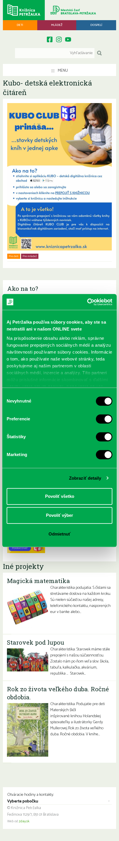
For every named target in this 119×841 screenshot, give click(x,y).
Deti (20, 25)
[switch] (104, 419)
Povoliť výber (59, 515)
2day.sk (24, 821)
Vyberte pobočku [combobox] (22, 801)
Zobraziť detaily (85, 478)
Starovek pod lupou (35, 642)
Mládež (56, 25)
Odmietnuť (59, 533)
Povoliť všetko (59, 496)
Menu (62, 70)
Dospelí (96, 25)
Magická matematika (38, 581)
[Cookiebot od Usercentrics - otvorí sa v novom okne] (87, 302)
